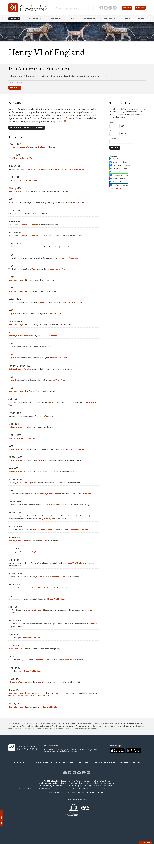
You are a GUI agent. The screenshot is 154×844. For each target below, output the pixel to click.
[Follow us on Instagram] (84, 774)
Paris (80, 236)
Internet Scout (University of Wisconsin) (26, 726)
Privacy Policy (85, 762)
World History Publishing (50, 783)
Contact (25, 762)
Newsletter (37, 762)
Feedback (49, 762)
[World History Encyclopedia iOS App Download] (117, 751)
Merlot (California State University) (61, 726)
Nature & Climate (120, 172)
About (127, 19)
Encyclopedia (35, 19)
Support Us (109, 19)
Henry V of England (35, 169)
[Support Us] (1, 818)
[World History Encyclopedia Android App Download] (133, 751)
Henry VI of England (62, 169)
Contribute (89, 19)
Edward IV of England (29, 552)
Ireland (54, 335)
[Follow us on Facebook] (65, 774)
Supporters (124, 762)
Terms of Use (100, 762)
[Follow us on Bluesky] (75, 774)
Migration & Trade (120, 169)
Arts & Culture (118, 159)
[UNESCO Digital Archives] (77, 810)
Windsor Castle (81, 169)
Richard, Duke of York (24, 158)
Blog (58, 762)
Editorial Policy (70, 762)
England (41, 147)
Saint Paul (68, 660)
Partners (113, 762)
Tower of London (76, 449)
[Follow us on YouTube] (89, 774)
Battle (50, 402)
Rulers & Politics (119, 179)
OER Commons (85, 726)
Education (56, 19)
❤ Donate (14, 88)
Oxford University (71, 723)
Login (141, 19)
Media (72, 19)
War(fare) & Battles (120, 185)
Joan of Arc (13, 202)
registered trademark (95, 792)
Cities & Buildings (120, 162)
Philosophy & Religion (121, 175)
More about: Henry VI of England (26, 128)
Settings (136, 762)
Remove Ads (145, 842)
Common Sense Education (132, 723)
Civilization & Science (121, 165)
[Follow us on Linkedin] (79, 774)
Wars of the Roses (16, 438)
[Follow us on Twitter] (70, 774)
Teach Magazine (127, 726)
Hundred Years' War (20, 147)
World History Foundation (55, 781)
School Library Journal (106, 726)
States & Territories (120, 182)
